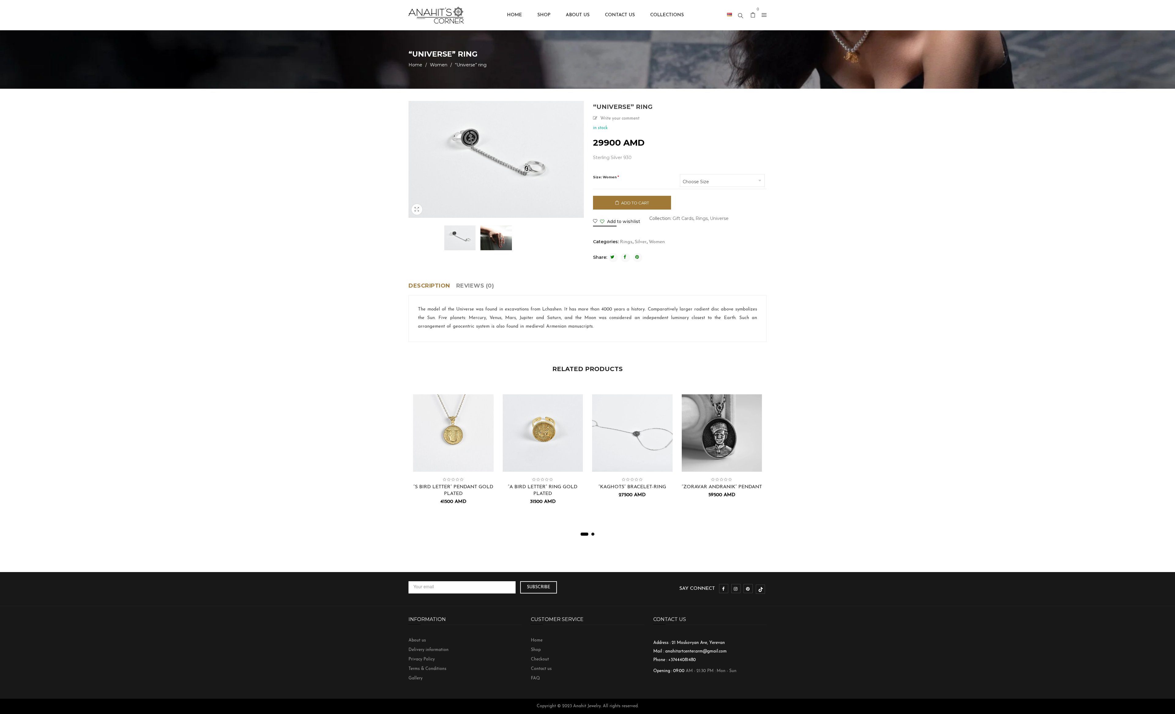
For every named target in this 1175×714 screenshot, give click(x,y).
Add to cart (635, 202)
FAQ (535, 678)
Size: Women (605, 177)
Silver (641, 242)
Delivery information (428, 650)
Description (429, 285)
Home (415, 65)
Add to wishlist (623, 221)
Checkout (540, 659)
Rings (702, 218)
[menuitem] (514, 15)
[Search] (740, 14)
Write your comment (620, 118)
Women (438, 65)
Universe (719, 218)
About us (417, 640)
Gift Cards (683, 218)
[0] (753, 16)
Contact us (541, 669)
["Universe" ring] (460, 237)
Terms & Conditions (427, 669)
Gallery (415, 678)
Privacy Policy (421, 659)
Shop (536, 650)
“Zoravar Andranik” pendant (722, 487)
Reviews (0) (475, 285)
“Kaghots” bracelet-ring (632, 487)
